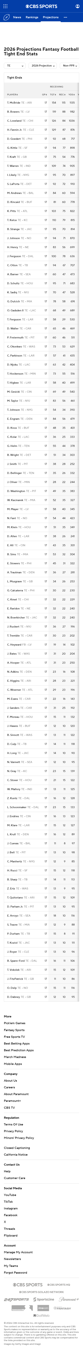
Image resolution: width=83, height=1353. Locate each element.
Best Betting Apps (17, 1044)
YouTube (10, 1195)
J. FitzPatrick (15, 979)
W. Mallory (13, 789)
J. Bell (11, 852)
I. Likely (11, 175)
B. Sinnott (13, 735)
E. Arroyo (12, 916)
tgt (52, 94)
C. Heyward (14, 645)
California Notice (16, 1155)
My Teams (11, 1266)
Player (11, 94)
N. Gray (11, 771)
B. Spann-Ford (16, 961)
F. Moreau (13, 717)
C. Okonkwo (14, 346)
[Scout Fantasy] (62, 1308)
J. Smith (12, 464)
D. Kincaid (13, 202)
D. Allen (12, 536)
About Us (10, 1081)
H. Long (12, 753)
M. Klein (12, 527)
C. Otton (12, 265)
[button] (5, 6)
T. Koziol (12, 943)
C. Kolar (12, 437)
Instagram (11, 1208)
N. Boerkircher (16, 617)
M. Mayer (13, 509)
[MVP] (43, 1306)
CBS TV (9, 1108)
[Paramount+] (69, 1299)
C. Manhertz (14, 861)
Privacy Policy (13, 1131)
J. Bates (12, 654)
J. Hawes (12, 726)
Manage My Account (18, 1252)
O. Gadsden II (15, 310)
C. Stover (12, 780)
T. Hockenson (15, 374)
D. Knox (12, 428)
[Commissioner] (22, 1307)
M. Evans (12, 699)
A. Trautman (14, 572)
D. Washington (16, 491)
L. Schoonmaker (16, 807)
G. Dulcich (13, 301)
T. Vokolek (13, 970)
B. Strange (13, 229)
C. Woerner (14, 690)
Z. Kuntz (12, 798)
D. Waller (13, 328)
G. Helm (12, 446)
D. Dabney (13, 997)
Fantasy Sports (14, 1030)
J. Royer (12, 952)
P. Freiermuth (15, 337)
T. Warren (13, 166)
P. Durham (13, 934)
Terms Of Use (13, 1124)
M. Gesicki (13, 392)
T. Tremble (13, 635)
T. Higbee (13, 383)
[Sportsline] (44, 1299)
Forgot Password (15, 1273)
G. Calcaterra (15, 590)
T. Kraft (11, 157)
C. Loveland (14, 121)
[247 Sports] (16, 1299)
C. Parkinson (14, 355)
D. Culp (11, 744)
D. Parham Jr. (15, 906)
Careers (9, 1087)
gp (43, 94)
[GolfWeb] (41, 1316)
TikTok (8, 1202)
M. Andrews (14, 193)
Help (7, 1171)
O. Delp (12, 988)
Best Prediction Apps (19, 1050)
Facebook (10, 1215)
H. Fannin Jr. (14, 130)
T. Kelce (12, 220)
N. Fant (11, 518)
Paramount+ (12, 1101)
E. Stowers (13, 563)
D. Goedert (14, 139)
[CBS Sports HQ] (58, 1284)
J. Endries (13, 816)
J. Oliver (12, 482)
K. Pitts (11, 211)
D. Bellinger (14, 473)
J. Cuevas (13, 843)
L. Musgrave (14, 581)
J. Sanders (13, 708)
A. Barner (13, 274)
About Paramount (16, 1094)
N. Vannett (13, 762)
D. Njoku (12, 365)
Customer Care (14, 1178)
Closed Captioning (17, 1148)
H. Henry (12, 247)
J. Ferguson (14, 256)
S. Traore (12, 925)
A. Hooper (13, 663)
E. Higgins (13, 681)
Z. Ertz (11, 888)
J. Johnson (13, 238)
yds (71, 94)
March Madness (15, 1057)
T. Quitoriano (15, 897)
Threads (9, 1229)
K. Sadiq (12, 292)
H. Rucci (12, 870)
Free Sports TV (14, 1037)
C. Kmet (12, 599)
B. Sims (11, 554)
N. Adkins (13, 672)
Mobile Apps (13, 1064)
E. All (10, 545)
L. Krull (11, 834)
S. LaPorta (13, 184)
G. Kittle (12, 148)
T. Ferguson (14, 319)
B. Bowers (13, 112)
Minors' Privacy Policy (19, 1138)
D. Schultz (13, 283)
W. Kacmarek (15, 500)
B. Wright (13, 455)
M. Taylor (12, 401)
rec (61, 94)
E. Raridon (13, 608)
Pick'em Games (14, 1023)
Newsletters (12, 1259)
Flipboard (11, 1235)
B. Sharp (12, 879)
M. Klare (12, 825)
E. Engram (13, 419)
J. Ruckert (13, 626)
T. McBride (13, 103)
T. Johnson (13, 410)
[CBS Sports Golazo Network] (41, 1292)
